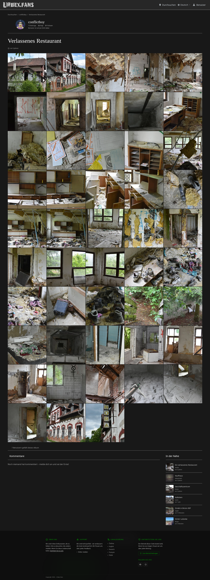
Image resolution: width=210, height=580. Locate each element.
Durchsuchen (169, 4)
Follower (49, 26)
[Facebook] (140, 564)
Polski (111, 555)
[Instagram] (146, 564)
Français (112, 552)
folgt (40, 26)
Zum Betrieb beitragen (150, 553)
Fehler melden (83, 552)
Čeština (111, 544)
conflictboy (22, 15)
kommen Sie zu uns (56, 551)
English (111, 546)
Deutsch (184, 5)
